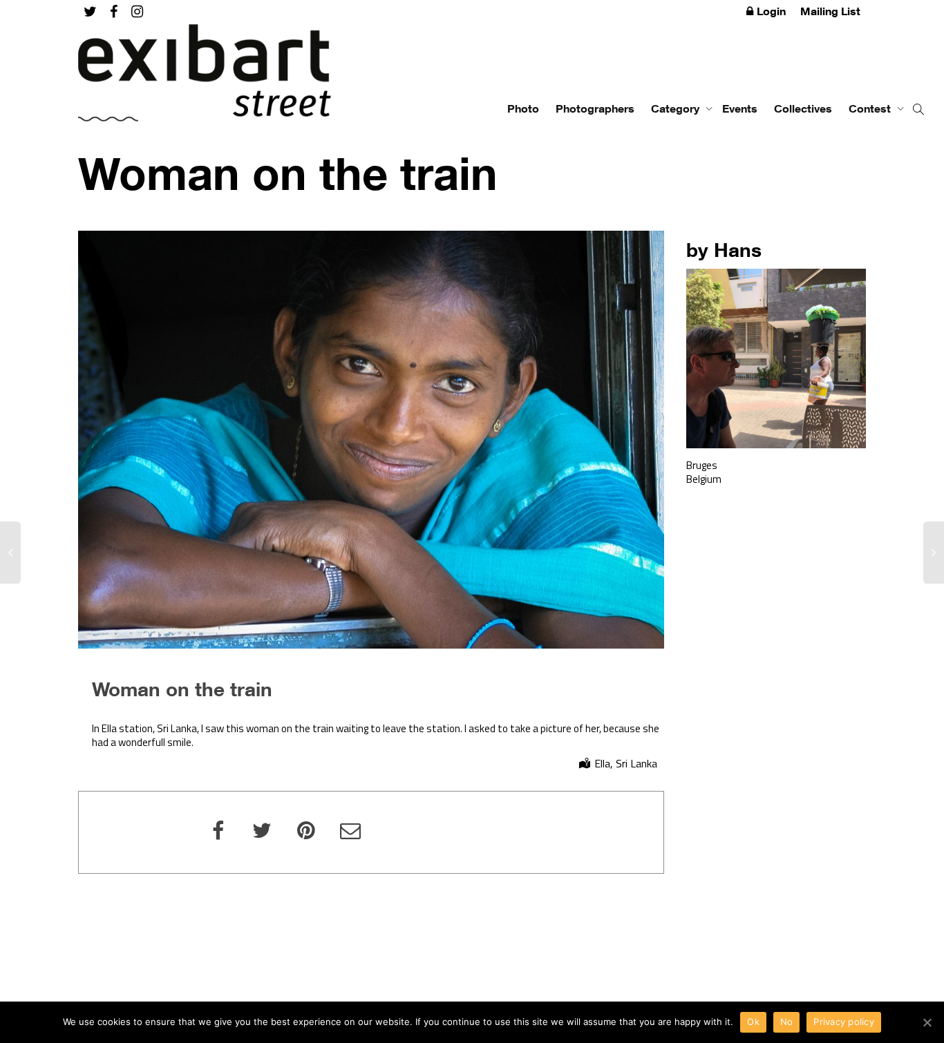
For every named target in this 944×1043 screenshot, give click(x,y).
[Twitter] (90, 11)
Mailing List (830, 11)
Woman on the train (182, 688)
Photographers (595, 108)
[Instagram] (137, 11)
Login (771, 11)
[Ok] (927, 1022)
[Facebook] (113, 11)
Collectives (803, 108)
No (786, 1021)
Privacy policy (843, 1021)
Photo (523, 108)
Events (739, 108)
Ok (753, 1021)
